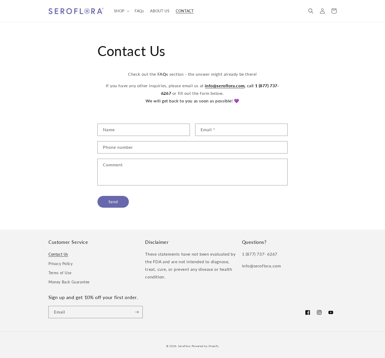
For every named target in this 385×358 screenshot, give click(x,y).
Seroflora (184, 346)
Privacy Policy (60, 263)
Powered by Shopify (205, 346)
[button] (121, 10)
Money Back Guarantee (69, 282)
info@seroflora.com (224, 85)
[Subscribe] (136, 312)
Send (113, 201)
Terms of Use (59, 273)
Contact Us (58, 254)
